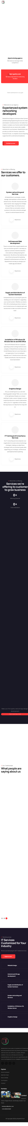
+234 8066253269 (6, 1109)
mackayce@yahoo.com (8, 1106)
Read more (18, 220)
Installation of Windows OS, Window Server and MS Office (15, 340)
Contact (3, 1083)
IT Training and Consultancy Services (15, 437)
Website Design (12, 965)
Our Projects (4, 1080)
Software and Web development (15, 242)
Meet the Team (5, 1075)
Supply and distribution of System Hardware (15, 294)
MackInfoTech (21, 1118)
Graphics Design (15, 389)
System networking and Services (15, 193)
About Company (5, 1072)
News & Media (4, 1077)
